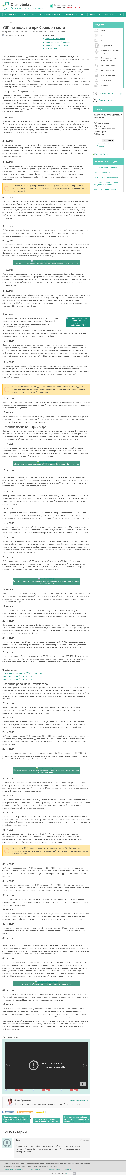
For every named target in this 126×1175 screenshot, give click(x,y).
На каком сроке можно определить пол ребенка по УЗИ (15, 1119)
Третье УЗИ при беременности (106, 177)
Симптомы (106, 80)
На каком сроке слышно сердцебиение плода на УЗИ (46, 1120)
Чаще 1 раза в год (104, 123)
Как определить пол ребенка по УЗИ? (78, 324)
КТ (102, 36)
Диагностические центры (111, 93)
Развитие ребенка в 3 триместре (59, 45)
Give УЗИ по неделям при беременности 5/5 (45, 1112)
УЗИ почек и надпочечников (105, 190)
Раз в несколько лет (105, 129)
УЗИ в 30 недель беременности (17, 679)
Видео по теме (51, 48)
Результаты (102, 146)
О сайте (7, 1169)
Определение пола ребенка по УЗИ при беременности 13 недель (76, 1119)
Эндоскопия (106, 46)
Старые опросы (103, 143)
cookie (68, 1173)
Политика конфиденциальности (58, 1169)
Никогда (100, 134)
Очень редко (102, 131)
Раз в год (100, 126)
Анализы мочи (107, 70)
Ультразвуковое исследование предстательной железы (106, 183)
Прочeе (104, 85)
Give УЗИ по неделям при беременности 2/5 (39, 1112)
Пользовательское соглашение (32, 1169)
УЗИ (103, 41)
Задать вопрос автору (78, 1100)
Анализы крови (108, 65)
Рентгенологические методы (110, 52)
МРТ (103, 31)
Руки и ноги (95, 14)
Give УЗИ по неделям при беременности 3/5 (41, 1112)
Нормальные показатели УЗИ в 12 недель (22, 673)
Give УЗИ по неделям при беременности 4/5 (43, 1112)
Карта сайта (15, 1169)
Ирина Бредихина (47, 32)
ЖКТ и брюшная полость (50, 14)
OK (74, 1173)
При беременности (113, 14)
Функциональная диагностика (108, 59)
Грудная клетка (28, 14)
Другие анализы (108, 75)
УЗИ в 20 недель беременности (17, 676)
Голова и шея (10, 14)
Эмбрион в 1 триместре (55, 39)
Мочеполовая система (75, 14)
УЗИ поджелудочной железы (105, 167)
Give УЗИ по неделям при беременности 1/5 (37, 1112)
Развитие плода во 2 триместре (58, 42)
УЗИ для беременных (102, 172)
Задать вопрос (106, 100)
